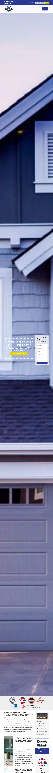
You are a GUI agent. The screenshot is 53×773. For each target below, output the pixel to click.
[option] (26, 386)
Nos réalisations (19, 353)
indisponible (9, 1)
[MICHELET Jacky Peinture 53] (9, 9)
